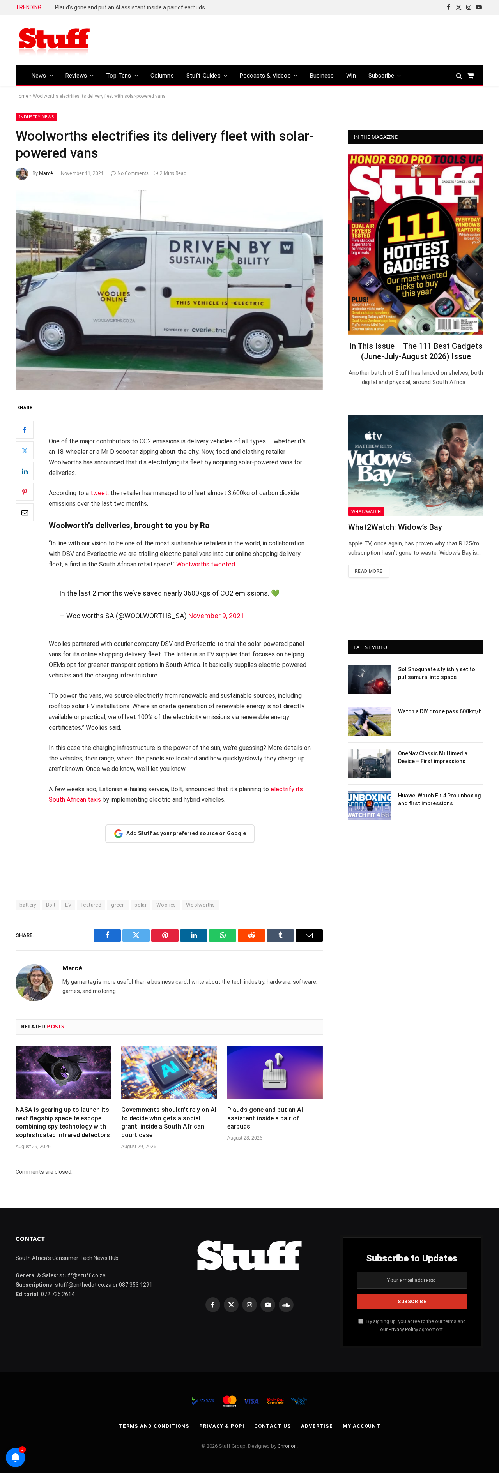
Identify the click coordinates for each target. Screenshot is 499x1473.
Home (22, 96)
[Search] (459, 75)
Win (351, 75)
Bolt (51, 905)
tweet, (99, 493)
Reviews (76, 75)
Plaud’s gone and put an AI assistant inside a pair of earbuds (130, 7)
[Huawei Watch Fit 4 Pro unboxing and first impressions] (369, 805)
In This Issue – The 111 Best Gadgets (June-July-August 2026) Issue (416, 351)
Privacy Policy (403, 1329)
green (118, 905)
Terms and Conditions (154, 1426)
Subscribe (381, 75)
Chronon (287, 1446)
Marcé (46, 173)
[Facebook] (25, 430)
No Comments (133, 173)
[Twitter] (25, 451)
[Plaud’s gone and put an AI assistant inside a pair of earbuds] (275, 1072)
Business (322, 75)
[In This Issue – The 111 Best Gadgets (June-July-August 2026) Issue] (415, 244)
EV (68, 905)
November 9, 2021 (216, 616)
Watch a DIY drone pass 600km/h (440, 711)
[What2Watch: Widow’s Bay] (415, 465)
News (39, 75)
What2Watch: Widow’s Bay (395, 527)
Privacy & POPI (221, 1426)
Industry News (36, 117)
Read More (368, 571)
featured (91, 905)
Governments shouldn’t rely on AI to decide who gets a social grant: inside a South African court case (168, 1122)
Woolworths (200, 905)
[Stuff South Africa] (55, 40)
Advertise (317, 1426)
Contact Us (272, 1426)
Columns (162, 75)
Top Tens (118, 75)
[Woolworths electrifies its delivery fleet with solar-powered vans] (169, 290)
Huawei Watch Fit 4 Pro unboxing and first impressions (439, 799)
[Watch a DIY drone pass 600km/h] (369, 721)
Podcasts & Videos (265, 75)
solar (140, 905)
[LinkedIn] (25, 471)
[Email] (25, 513)
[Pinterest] (25, 492)
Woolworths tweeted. (206, 564)
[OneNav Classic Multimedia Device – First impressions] (369, 763)
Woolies (166, 905)
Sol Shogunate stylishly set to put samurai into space (436, 673)
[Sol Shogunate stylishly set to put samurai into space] (369, 679)
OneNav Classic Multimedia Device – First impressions (432, 757)
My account (361, 1426)
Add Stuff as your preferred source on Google (186, 833)
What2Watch (366, 511)
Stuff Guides (203, 75)
